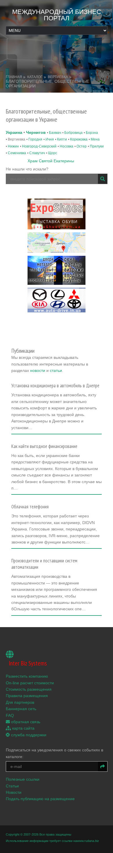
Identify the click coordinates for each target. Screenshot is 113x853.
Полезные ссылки (22, 779)
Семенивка (17, 153)
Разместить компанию (27, 676)
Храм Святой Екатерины (51, 161)
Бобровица (73, 133)
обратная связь (25, 721)
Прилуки (97, 146)
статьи (56, 370)
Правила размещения (27, 695)
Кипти (62, 139)
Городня (35, 139)
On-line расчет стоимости (30, 683)
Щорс (52, 153)
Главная (14, 77)
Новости (13, 792)
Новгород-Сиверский (39, 146)
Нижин (13, 146)
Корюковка (79, 139)
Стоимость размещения (29, 689)
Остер (81, 146)
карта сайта (22, 728)
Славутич (37, 153)
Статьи (12, 786)
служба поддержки (28, 735)
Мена (95, 139)
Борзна (92, 133)
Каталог (35, 77)
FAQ (10, 715)
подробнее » (26, 429)
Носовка (66, 146)
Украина (14, 132)
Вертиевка (58, 77)
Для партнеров (20, 702)
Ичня (49, 139)
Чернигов (36, 132)
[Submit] (102, 179)
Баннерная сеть (21, 708)
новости (37, 370)
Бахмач (55, 133)
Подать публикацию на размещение (40, 798)
